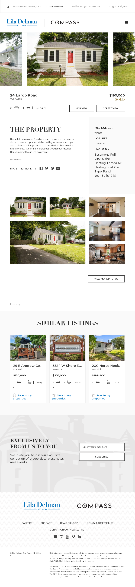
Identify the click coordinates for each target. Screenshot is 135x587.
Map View (82, 108)
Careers (27, 523)
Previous (9, 59)
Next (126, 59)
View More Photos (106, 279)
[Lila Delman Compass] (47, 22)
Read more (16, 159)
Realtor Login (69, 523)
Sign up (124, 6)
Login (113, 6)
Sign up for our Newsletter (67, 529)
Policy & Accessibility (100, 523)
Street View (110, 108)
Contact (46, 523)
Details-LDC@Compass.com (86, 6)
